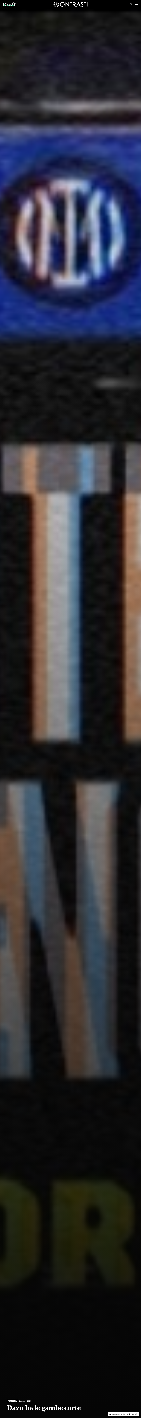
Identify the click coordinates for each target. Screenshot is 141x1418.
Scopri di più (129, 1414)
